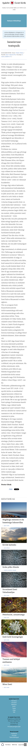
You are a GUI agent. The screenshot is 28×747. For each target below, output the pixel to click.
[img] (25, 744)
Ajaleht (6, 2)
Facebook (14, 733)
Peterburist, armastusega (13, 615)
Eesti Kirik (20, 2)
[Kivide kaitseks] (14, 542)
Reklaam (14, 704)
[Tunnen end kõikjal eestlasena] (14, 657)
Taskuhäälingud (14, 737)
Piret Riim (6, 617)
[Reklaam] (14, 27)
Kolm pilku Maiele (10, 567)
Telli (14, 712)
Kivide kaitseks (9, 545)
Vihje (14, 710)
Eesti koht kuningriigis (12, 637)
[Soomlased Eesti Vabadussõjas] (14, 587)
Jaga (10, 489)
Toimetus (14, 701)
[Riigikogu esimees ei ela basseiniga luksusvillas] (14, 517)
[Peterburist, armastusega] (14, 612)
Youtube (14, 735)
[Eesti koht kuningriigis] (14, 634)
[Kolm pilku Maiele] (14, 565)
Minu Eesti (7, 684)
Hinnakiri (14, 702)
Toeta (14, 708)
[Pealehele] (12, 4)
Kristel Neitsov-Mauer (10, 570)
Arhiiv (14, 706)
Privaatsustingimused (14, 726)
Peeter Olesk (19, 53)
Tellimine (14, 744)
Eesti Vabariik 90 (11, 54)
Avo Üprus (7, 548)
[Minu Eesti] (14, 682)
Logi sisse (21, 744)
